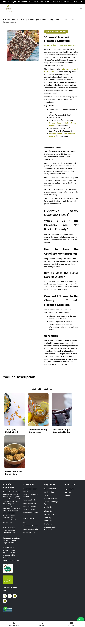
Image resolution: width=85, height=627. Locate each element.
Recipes (15, 20)
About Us (48, 511)
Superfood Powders (30, 506)
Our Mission (48, 521)
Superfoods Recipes (30, 526)
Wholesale (48, 507)
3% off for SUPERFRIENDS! (56, 32)
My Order (68, 492)
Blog (24, 523)
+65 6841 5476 (9, 528)
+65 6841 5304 (9, 530)
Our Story (47, 518)
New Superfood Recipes (30, 20)
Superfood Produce (30, 500)
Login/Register (14, 625)
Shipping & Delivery (51, 498)
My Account (69, 489)
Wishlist (67, 495)
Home (7, 20)
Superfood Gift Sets (30, 513)
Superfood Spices (29, 503)
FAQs (46, 495)
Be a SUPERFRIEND (50, 489)
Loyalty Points (49, 492)
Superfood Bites (29, 509)
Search (41, 625)
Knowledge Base (29, 532)
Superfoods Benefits (30, 529)
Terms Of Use (49, 514)
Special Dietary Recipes (51, 20)
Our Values (48, 524)
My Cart (71, 624)
